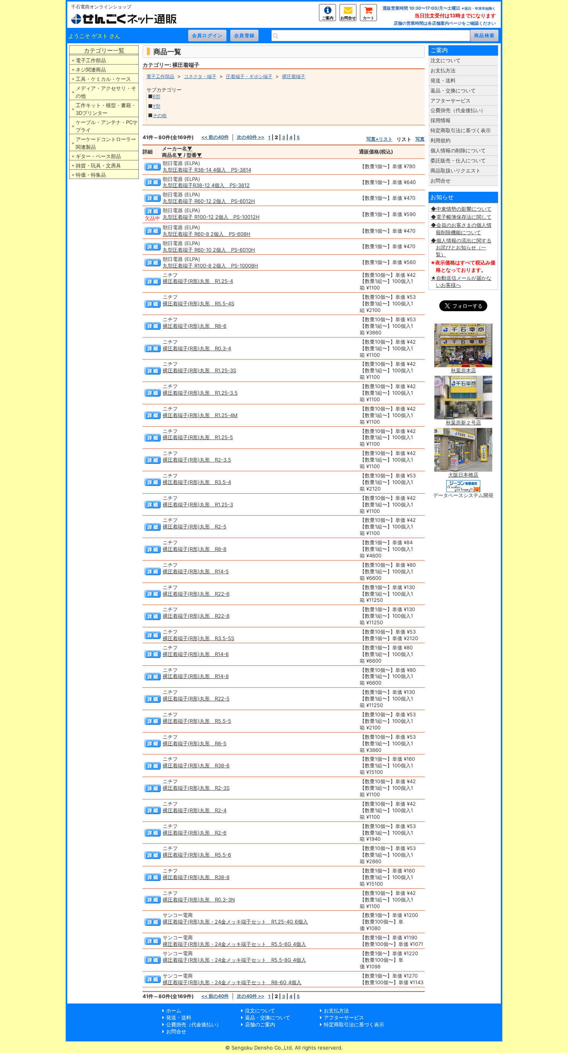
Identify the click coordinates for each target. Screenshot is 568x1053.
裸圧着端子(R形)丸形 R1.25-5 (198, 437)
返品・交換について (453, 90)
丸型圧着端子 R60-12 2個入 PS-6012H (209, 201)
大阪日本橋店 (463, 475)
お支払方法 (443, 70)
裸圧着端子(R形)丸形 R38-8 (196, 877)
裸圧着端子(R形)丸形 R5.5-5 (197, 721)
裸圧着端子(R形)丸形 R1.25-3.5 (200, 393)
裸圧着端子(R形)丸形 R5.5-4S (198, 303)
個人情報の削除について (458, 150)
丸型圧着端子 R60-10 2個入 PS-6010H (209, 250)
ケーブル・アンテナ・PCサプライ (107, 126)
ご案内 (327, 17)
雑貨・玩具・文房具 (98, 165)
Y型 (156, 106)
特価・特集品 (91, 175)
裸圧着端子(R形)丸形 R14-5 (196, 571)
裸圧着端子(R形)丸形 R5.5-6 (197, 855)
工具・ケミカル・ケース (103, 79)
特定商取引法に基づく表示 (460, 130)
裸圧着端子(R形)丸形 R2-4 (194, 810)
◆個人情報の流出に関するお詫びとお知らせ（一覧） (461, 247)
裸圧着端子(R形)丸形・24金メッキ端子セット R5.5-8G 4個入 (234, 960)
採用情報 (440, 120)
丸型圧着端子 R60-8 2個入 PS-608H (206, 234)
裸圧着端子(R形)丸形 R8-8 (194, 549)
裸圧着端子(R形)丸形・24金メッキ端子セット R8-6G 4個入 (232, 982)
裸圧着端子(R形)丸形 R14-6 (196, 654)
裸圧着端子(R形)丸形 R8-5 (194, 743)
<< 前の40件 (215, 137)
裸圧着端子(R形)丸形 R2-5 (194, 526)
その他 (160, 115)
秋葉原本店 (463, 370)
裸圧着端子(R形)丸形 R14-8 (196, 676)
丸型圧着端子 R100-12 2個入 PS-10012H (211, 217)
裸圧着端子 (293, 76)
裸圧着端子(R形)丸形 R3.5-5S (198, 638)
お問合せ (348, 17)
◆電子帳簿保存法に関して (461, 217)
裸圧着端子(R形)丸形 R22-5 (196, 698)
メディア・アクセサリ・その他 (106, 92)
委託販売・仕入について (458, 160)
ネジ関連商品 (91, 69)
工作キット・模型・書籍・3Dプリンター (106, 109)
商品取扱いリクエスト (455, 170)
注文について (445, 60)
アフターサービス (450, 100)
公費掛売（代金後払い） (458, 110)
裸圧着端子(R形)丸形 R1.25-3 (198, 504)
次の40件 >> (250, 137)
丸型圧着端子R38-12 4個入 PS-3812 (206, 185)
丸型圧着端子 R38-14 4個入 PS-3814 (207, 170)
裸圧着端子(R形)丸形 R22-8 (196, 616)
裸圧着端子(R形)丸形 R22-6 (196, 594)
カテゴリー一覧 (104, 50)
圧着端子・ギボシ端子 (249, 76)
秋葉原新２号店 (463, 422)
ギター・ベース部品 (98, 156)
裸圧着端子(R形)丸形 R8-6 (194, 326)
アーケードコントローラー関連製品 (106, 143)
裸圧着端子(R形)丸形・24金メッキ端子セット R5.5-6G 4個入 (234, 944)
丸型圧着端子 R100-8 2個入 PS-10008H (210, 265)
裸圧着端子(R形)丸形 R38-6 (196, 765)
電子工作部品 (91, 60)
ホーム (173, 1010)
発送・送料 (443, 80)
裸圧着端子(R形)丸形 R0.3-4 (197, 348)
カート (368, 17)
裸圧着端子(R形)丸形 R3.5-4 (197, 482)
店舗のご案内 (260, 1024)
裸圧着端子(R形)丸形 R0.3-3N (199, 899)
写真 (420, 139)
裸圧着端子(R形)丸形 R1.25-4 (198, 281)
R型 (156, 96)
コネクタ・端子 (200, 76)
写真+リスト (379, 139)
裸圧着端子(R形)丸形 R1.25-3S (199, 370)
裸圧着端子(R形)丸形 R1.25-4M (200, 415)
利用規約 (440, 140)
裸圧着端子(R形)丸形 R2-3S (196, 788)
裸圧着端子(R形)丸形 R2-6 (194, 833)
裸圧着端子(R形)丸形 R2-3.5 (197, 460)
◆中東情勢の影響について (461, 209)
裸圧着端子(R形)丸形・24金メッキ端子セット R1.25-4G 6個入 (235, 921)
